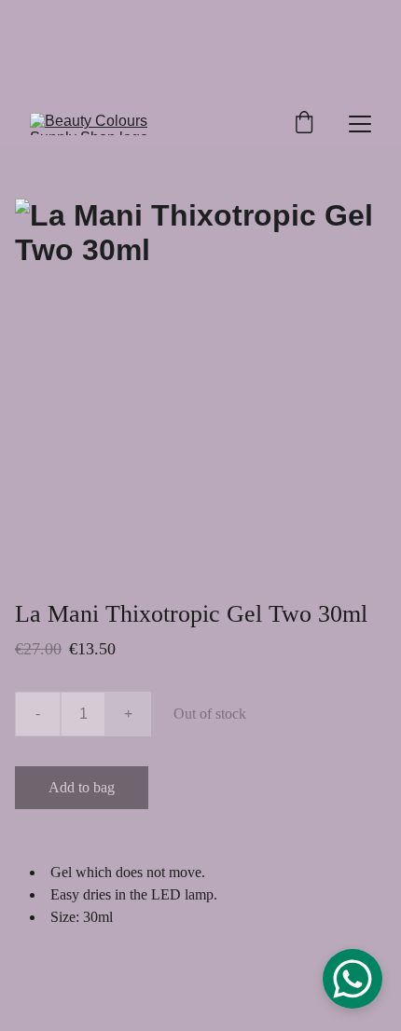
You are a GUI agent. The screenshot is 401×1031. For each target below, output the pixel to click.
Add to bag (81, 787)
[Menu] (360, 124)
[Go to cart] (304, 124)
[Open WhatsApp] (352, 979)
